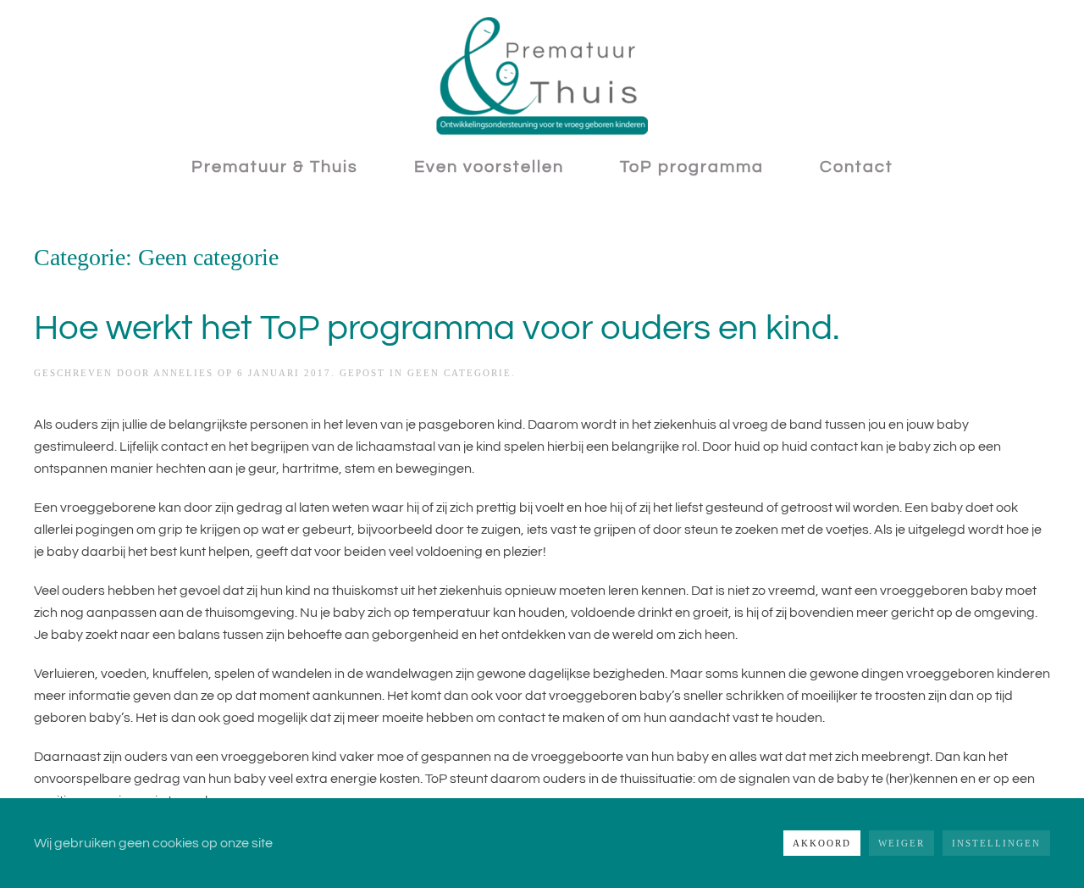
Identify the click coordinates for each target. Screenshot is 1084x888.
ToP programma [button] (692, 166)
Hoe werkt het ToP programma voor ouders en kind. (437, 328)
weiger (901, 843)
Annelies (183, 373)
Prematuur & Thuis (274, 166)
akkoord (822, 843)
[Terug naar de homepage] (542, 76)
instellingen (996, 843)
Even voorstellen (489, 166)
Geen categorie (459, 373)
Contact (856, 166)
